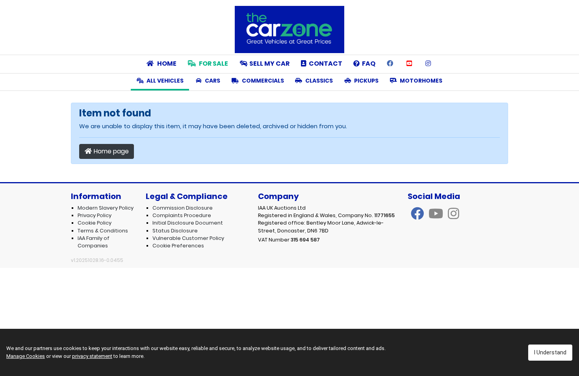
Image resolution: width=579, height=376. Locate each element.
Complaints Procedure (181, 215)
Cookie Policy (94, 222)
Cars (212, 81)
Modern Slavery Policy (106, 208)
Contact (324, 63)
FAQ (367, 63)
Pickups (366, 81)
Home (166, 63)
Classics (318, 81)
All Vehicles (164, 81)
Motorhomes (420, 81)
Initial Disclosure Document (187, 222)
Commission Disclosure (182, 208)
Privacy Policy (94, 215)
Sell (269, 63)
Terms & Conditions (103, 230)
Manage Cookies (25, 356)
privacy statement (92, 356)
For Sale (213, 63)
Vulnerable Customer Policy (188, 238)
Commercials (262, 81)
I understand (550, 352)
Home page (110, 151)
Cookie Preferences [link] (178, 245)
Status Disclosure (175, 230)
